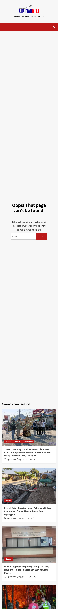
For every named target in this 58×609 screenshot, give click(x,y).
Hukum (8, 559)
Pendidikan (28, 441)
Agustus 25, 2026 (25, 459)
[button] (5, 26)
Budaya (8, 441)
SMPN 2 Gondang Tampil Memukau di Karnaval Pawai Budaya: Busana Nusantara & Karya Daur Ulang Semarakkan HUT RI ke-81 (27, 452)
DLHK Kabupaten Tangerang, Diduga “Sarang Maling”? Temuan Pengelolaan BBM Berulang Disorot (26, 570)
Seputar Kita (11, 459)
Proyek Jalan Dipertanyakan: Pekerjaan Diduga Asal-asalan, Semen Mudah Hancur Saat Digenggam (27, 511)
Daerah (17, 441)
